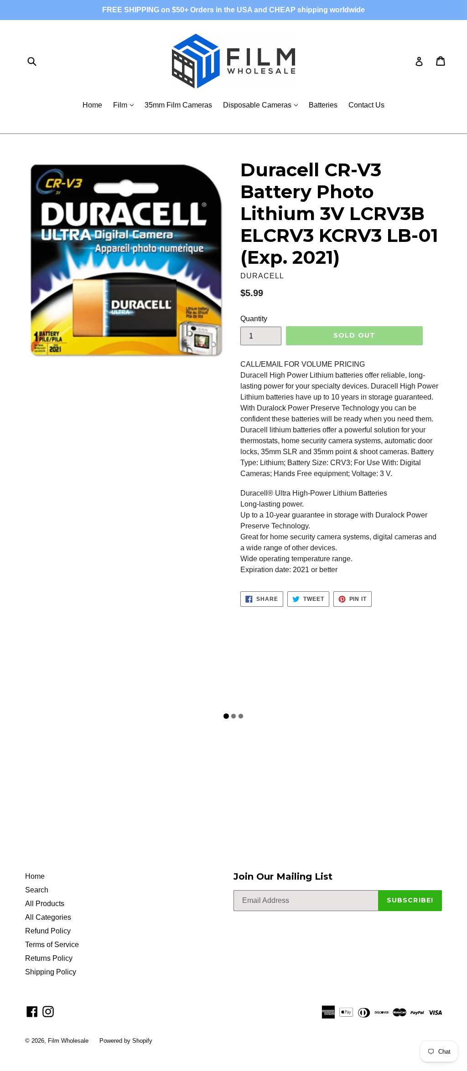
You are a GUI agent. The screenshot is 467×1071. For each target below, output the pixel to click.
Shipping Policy (50, 972)
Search (36, 890)
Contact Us (366, 105)
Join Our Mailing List (283, 876)
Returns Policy (49, 958)
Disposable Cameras (262, 105)
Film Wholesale (69, 1040)
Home (92, 105)
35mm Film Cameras (178, 105)
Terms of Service (52, 944)
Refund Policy (48, 931)
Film (125, 105)
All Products (44, 903)
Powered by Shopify (125, 1040)
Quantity (253, 319)
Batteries (323, 105)
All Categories (48, 917)
